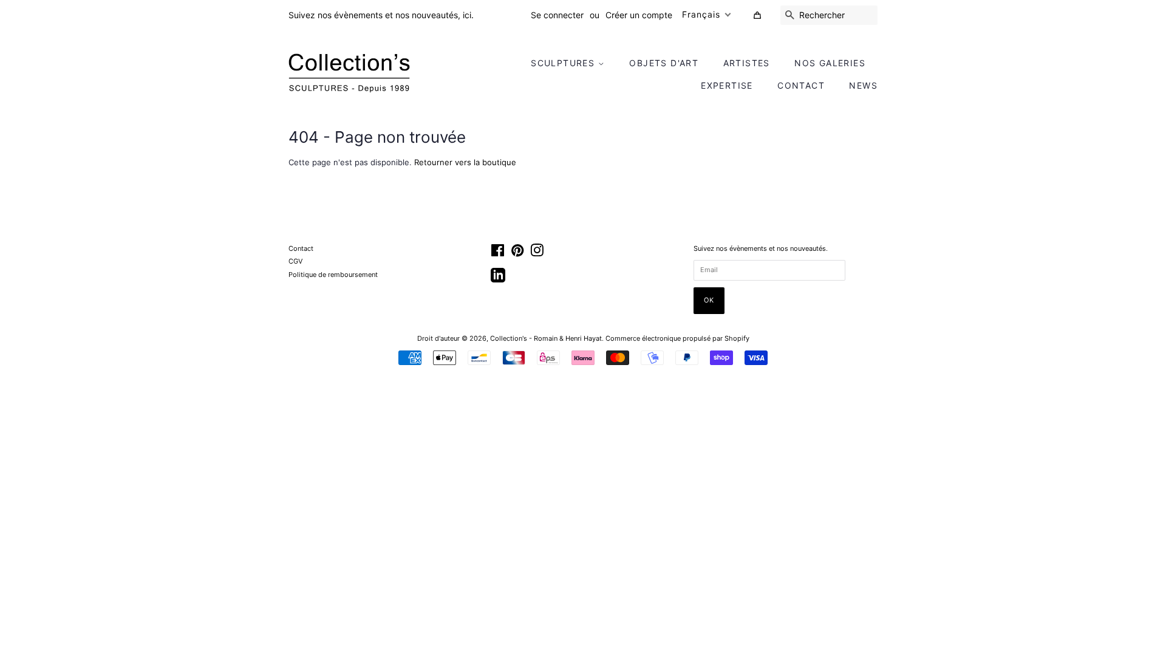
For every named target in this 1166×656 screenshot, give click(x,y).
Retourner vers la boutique (465, 162)
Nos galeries (829, 63)
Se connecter (557, 15)
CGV (295, 261)
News (863, 85)
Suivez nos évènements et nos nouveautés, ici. (381, 15)
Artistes (746, 63)
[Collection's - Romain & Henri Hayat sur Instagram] (537, 253)
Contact (801, 85)
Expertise (727, 85)
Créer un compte (638, 15)
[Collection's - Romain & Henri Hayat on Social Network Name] (498, 279)
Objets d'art (663, 63)
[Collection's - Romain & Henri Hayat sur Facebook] (498, 253)
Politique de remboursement (333, 274)
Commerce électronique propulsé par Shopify (677, 338)
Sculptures (564, 63)
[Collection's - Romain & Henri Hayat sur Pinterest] (517, 253)
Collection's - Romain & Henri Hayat (546, 338)
